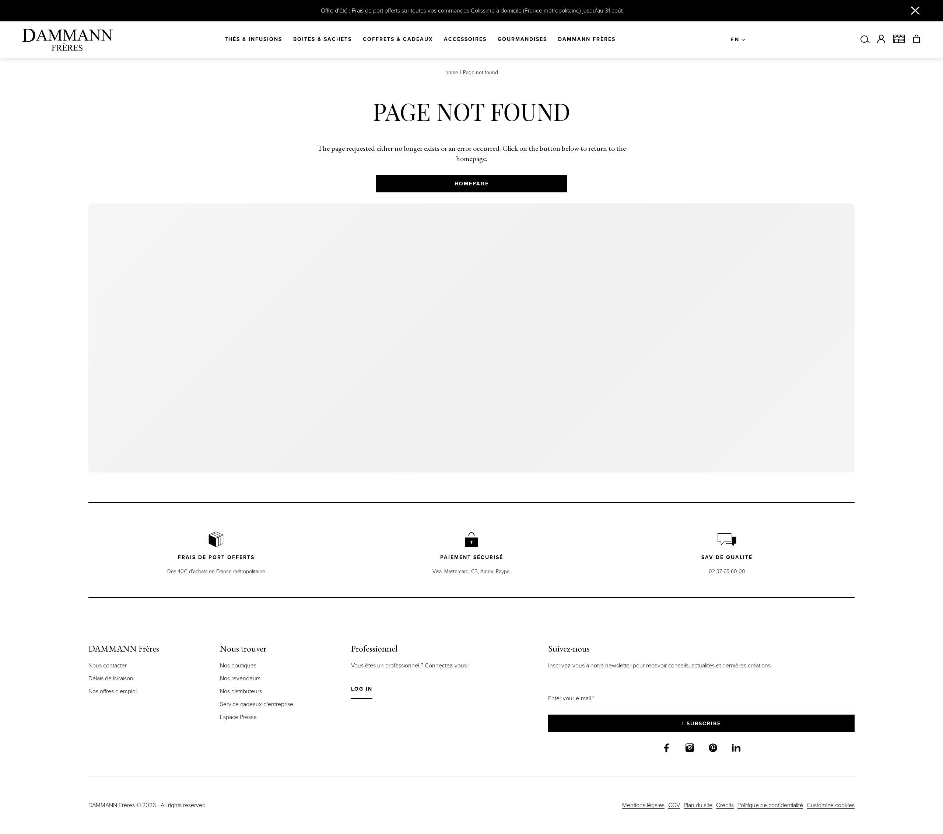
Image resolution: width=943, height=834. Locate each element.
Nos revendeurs (240, 749)
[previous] (20, 405)
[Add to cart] (264, 528)
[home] (67, 40)
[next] (922, 405)
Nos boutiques (238, 736)
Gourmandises (522, 39)
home (451, 72)
